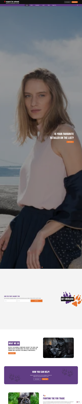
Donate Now (45, 379)
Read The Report (12, 143)
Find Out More (11, 353)
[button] (67, 2)
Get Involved (37, 379)
